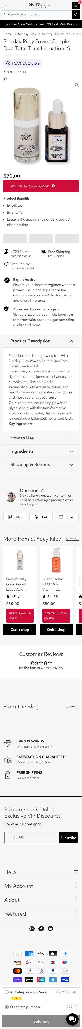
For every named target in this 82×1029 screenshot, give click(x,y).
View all (72, 539)
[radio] (41, 995)
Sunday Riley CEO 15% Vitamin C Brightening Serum (52, 584)
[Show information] (52, 185)
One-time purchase (25, 1007)
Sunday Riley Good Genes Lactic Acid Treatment (16, 584)
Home (7, 34)
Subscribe (68, 837)
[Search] (77, 85)
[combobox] (41, 14)
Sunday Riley (27, 34)
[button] (15, 238)
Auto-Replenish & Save (28, 994)
